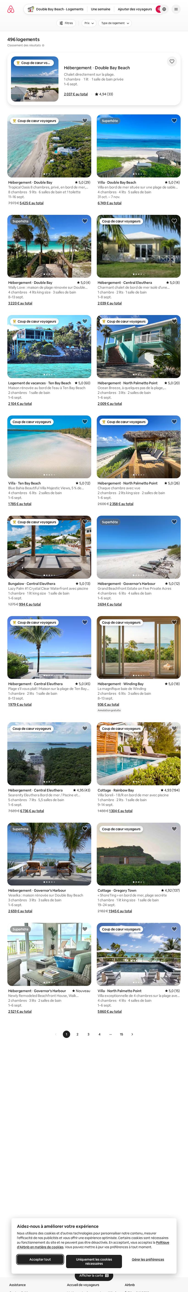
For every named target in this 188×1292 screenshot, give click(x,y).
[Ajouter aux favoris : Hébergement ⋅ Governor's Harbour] (174, 521)
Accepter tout (40, 1259)
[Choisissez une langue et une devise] (164, 9)
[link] (56, 1034)
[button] (76, 94)
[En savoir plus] (43, 45)
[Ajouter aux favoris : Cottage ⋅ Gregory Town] (174, 828)
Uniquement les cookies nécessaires (94, 1261)
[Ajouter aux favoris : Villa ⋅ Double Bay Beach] (174, 120)
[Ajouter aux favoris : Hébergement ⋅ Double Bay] (84, 120)
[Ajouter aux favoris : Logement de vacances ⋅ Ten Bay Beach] (84, 321)
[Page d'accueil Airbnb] (10, 9)
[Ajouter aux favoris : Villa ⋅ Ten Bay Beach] (84, 421)
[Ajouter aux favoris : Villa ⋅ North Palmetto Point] (174, 928)
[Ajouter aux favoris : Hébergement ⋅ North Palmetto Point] (174, 321)
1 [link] (66, 1034)
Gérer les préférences (148, 1259)
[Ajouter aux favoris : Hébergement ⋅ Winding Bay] (174, 622)
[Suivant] (132, 1034)
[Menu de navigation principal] (176, 9)
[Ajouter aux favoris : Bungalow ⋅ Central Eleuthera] (84, 521)
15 (121, 1034)
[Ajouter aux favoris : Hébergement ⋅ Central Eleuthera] (174, 220)
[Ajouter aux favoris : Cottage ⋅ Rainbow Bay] (174, 728)
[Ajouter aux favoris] (172, 61)
